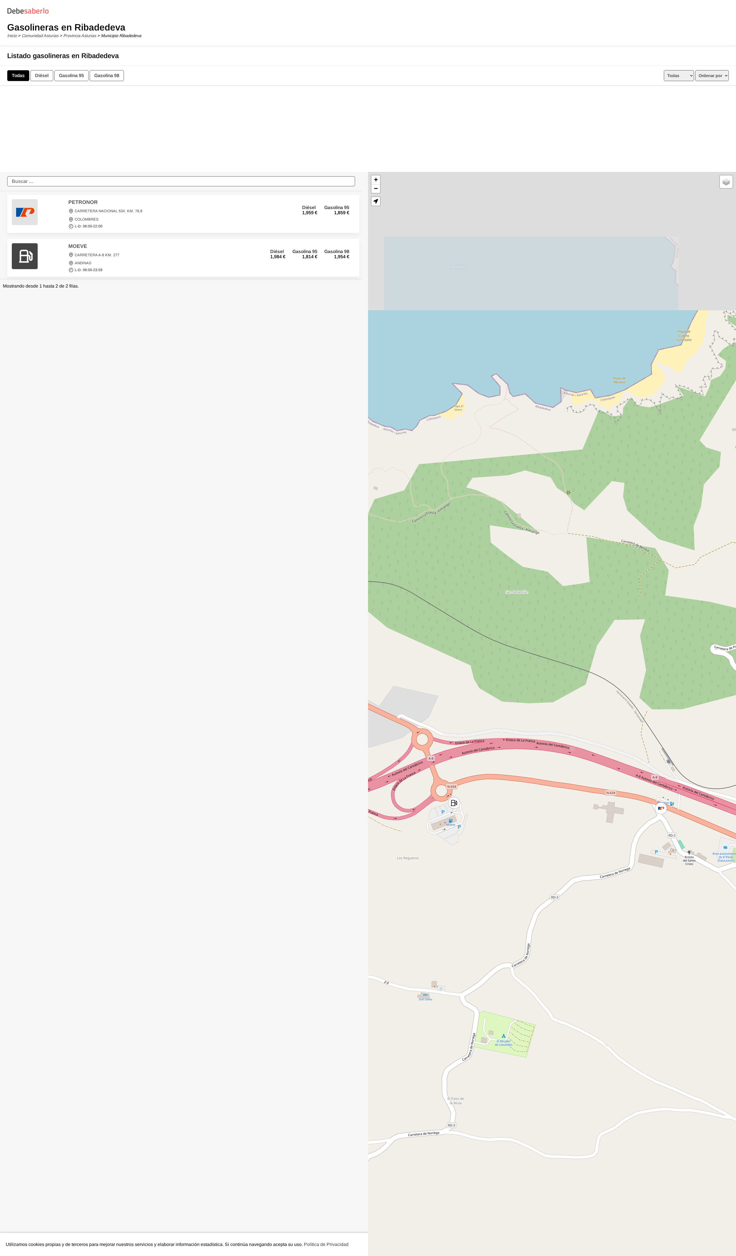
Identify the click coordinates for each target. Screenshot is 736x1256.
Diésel (42, 75)
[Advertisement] (367, 129)
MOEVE (77, 246)
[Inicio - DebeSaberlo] (28, 13)
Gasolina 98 (106, 75)
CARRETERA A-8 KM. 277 (97, 255)
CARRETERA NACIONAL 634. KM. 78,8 (108, 211)
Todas (18, 75)
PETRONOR (83, 202)
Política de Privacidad (326, 1244)
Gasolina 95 (71, 75)
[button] (661, 808)
